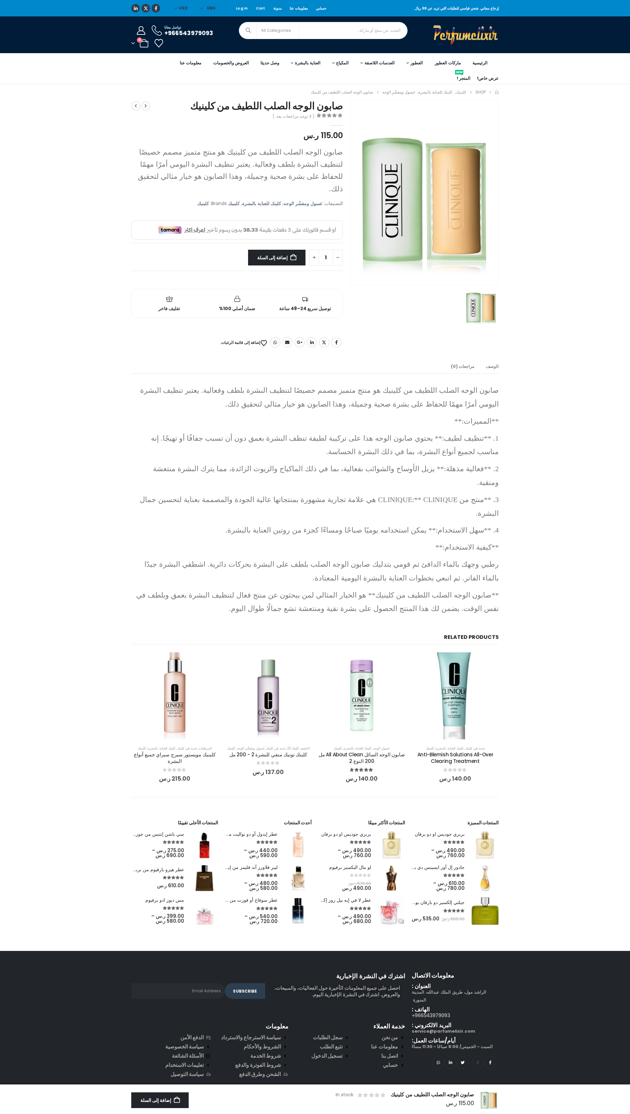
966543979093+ (431, 1015)
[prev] (145, 106)
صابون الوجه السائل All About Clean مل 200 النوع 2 (362, 758)
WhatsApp (275, 342)
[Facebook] (156, 8)
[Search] (248, 30)
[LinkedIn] (135, 8)
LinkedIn (311, 342)
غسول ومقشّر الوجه (303, 203)
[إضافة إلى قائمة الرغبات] (489, 662)
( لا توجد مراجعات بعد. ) (293, 116)
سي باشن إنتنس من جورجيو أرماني (149, 834)
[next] (135, 106)
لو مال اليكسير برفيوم (350, 867)
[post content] (455, 695)
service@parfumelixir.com (443, 1031)
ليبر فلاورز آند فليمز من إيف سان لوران (240, 867)
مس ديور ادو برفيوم (164, 900)
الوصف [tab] (492, 366)
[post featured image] (485, 845)
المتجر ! (463, 77)
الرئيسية (480, 63)
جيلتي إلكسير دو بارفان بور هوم (434, 902)
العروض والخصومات (231, 63)
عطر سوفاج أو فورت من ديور (249, 900)
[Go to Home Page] (497, 92)
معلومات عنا (299, 8)
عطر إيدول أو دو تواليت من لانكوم (245, 834)
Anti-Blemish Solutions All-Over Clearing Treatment (455, 758)
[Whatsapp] (438, 1062)
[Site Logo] (466, 34)
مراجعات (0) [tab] (462, 366)
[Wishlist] (159, 43)
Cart (260, 8)
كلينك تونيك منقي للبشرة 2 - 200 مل (268, 754)
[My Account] (141, 30)
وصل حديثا (270, 63)
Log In (242, 8)
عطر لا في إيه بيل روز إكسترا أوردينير (334, 900)
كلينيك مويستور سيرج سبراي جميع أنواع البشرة (175, 758)
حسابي (321, 8)
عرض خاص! (488, 78)
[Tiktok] (478, 1062)
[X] (145, 8)
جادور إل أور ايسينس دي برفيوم (434, 867)
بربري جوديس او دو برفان (440, 834)
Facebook (336, 342)
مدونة (277, 8)
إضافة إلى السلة (272, 257)
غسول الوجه (381, 748)
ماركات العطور (448, 63)
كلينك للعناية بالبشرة (261, 203)
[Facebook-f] (490, 1062)
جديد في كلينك (475, 748)
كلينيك (234, 203)
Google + (299, 342)
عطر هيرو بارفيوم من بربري (157, 869)
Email (287, 342)
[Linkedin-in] (450, 1062)
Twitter (324, 342)
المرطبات (205, 748)
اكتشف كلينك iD (298, 748)
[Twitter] (462, 1062)
